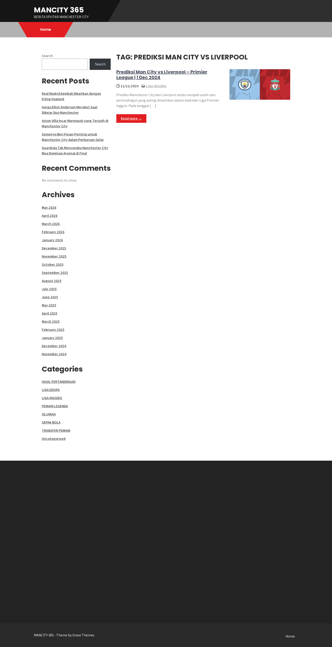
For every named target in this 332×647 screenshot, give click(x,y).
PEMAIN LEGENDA (55, 406)
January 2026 (52, 240)
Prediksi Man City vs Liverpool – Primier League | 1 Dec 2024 (161, 75)
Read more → (131, 118)
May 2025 (49, 305)
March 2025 (51, 321)
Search (47, 55)
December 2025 (54, 248)
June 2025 (50, 297)
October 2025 (52, 264)
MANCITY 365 (59, 10)
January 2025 (52, 337)
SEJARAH (49, 414)
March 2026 (51, 223)
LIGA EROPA (51, 389)
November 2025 (54, 256)
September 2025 (55, 272)
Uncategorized (53, 438)
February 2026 (53, 232)
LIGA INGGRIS (156, 86)
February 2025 (53, 329)
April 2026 (49, 215)
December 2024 (54, 346)
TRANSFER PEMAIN (56, 430)
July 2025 (49, 289)
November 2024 (54, 354)
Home (45, 29)
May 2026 (49, 207)
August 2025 (51, 280)
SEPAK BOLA (51, 422)
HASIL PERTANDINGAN (58, 381)
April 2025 (49, 313)
